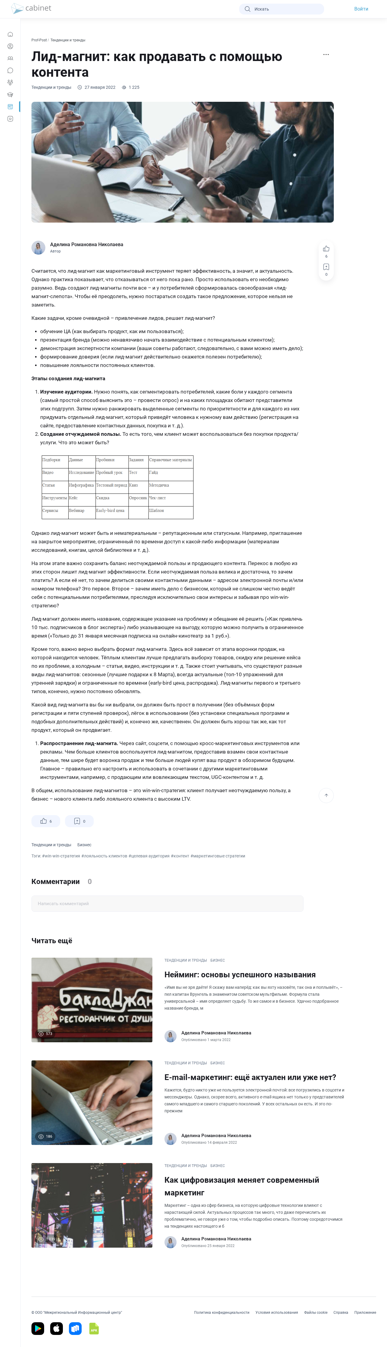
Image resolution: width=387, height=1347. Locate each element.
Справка (340, 1312)
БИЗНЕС (217, 960)
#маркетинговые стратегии (217, 856)
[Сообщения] (10, 70)
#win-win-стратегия (61, 856)
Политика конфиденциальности (221, 1312)
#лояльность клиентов (104, 856)
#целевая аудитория (149, 856)
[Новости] (10, 34)
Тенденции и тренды (68, 40)
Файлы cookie (315, 1312)
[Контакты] (10, 58)
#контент (180, 856)
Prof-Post (39, 40)
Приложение (365, 1312)
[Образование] (10, 94)
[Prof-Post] (10, 107)
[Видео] (10, 119)
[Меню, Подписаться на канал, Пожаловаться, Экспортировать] (326, 55)
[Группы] (10, 82)
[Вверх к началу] (326, 795)
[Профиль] (10, 46)
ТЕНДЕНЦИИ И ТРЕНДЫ (185, 960)
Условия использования (276, 1312)
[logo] (31, 9)
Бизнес (84, 844)
